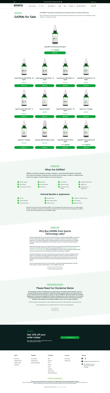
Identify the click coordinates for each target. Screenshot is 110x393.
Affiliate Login (51, 371)
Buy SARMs (41, 6)
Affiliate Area (67, 360)
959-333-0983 (82, 6)
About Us (50, 360)
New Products (32, 6)
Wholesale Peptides (35, 362)
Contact (49, 364)
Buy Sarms (16, 358)
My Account (93, 2)
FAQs (65, 6)
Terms (62, 387)
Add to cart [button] (55, 52)
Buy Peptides (51, 6)
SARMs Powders (18, 360)
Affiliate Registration (52, 373)
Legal (65, 387)
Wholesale (16, 364)
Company (71, 6)
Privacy (58, 387)
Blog (49, 358)
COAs (60, 6)
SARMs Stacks (17, 362)
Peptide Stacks (34, 360)
